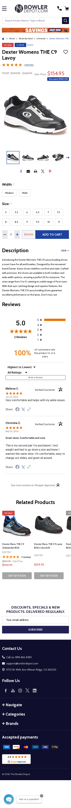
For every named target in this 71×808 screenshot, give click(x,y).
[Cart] (67, 8)
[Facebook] (21, 171)
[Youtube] (13, 690)
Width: (8, 184)
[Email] (28, 171)
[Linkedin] (34, 690)
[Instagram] (20, 690)
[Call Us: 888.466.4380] (59, 8)
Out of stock (17, 575)
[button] (35, 30)
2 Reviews (29, 64)
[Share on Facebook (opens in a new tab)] (17, 409)
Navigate (14, 704)
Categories (15, 714)
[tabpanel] (17, 546)
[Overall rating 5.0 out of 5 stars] (12, 65)
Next (67, 157)
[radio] (51, 320)
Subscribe (35, 629)
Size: (7, 204)
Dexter (30, 45)
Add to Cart (52, 234)
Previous (3, 157)
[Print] (35, 171)
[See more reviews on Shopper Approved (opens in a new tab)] (29, 409)
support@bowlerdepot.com (22, 663)
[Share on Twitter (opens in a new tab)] (23, 409)
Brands (12, 723)
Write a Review (35, 377)
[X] (43, 171)
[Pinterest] (50, 171)
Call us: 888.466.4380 (19, 657)
